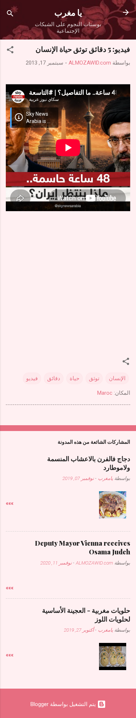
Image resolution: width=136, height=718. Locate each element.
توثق (94, 378)
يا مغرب (68, 12)
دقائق (53, 378)
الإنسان (117, 378)
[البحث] (10, 15)
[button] (10, 51)
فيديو (32, 378)
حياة (74, 378)
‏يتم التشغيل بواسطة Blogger (63, 704)
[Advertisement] (68, 278)
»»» (9, 503)
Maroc (104, 393)
